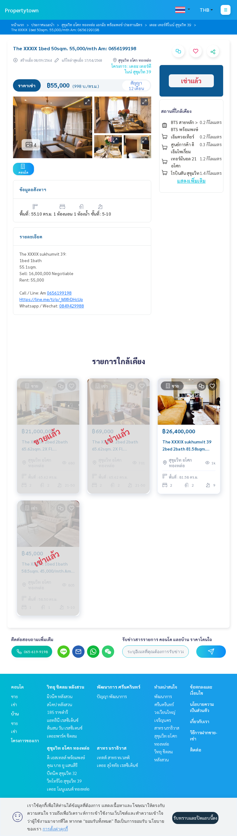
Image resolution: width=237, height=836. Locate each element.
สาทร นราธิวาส (112, 748)
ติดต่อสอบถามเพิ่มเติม (32, 639)
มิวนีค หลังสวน (60, 696)
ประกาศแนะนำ (42, 24)
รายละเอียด (30, 236)
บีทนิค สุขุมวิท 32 (62, 773)
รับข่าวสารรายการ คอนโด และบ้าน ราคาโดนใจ (167, 639)
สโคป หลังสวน (59, 704)
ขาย (14, 696)
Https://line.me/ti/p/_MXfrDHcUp (51, 299)
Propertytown (22, 10)
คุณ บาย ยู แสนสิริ (62, 765)
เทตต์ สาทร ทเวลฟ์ (113, 757)
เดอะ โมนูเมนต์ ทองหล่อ (68, 789)
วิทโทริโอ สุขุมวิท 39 (64, 781)
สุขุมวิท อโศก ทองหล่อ (68, 748)
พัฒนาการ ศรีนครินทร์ (118, 687)
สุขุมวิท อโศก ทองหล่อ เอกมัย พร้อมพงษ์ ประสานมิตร (101, 24)
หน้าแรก (17, 24)
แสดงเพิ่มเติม (191, 181)
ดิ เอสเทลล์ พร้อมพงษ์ (66, 757)
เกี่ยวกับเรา (199, 721)
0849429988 (71, 305)
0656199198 (59, 292)
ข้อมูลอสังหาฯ (32, 189)
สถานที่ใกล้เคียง (176, 111)
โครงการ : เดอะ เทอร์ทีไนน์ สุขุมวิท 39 (131, 68)
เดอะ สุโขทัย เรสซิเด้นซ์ (117, 765)
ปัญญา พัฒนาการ (112, 696)
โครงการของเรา (25, 740)
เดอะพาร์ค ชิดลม (62, 736)
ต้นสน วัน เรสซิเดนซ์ (64, 728)
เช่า (14, 704)
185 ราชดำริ (57, 712)
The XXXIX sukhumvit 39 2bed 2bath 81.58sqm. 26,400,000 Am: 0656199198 (186, 445)
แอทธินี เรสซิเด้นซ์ (62, 720)
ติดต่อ (195, 749)
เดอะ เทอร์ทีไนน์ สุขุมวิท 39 (170, 24)
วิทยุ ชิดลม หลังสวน (65, 687)
